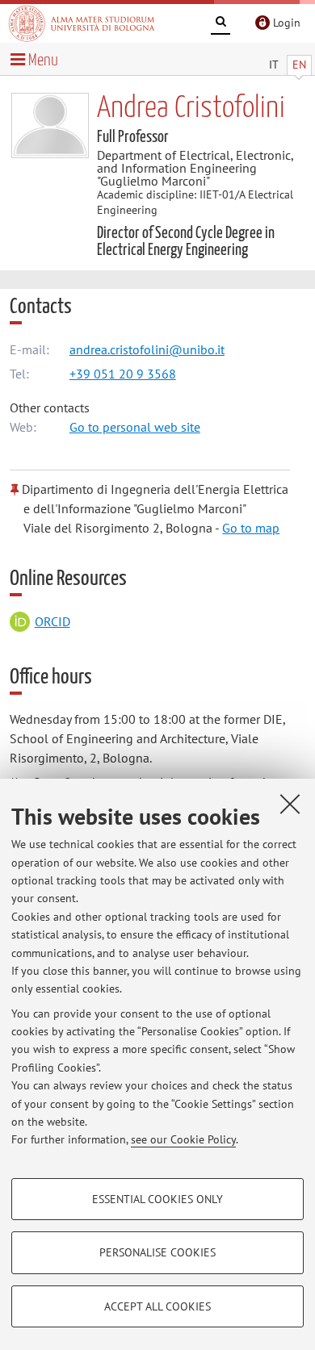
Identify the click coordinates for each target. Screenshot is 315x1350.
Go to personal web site (134, 427)
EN (299, 64)
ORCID (52, 621)
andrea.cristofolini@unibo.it (147, 349)
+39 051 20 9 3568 (122, 374)
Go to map (250, 528)
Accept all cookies (157, 1306)
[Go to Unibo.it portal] (81, 23)
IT (274, 64)
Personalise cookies (157, 1252)
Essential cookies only (157, 1199)
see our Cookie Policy (183, 1139)
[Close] (290, 804)
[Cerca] (220, 24)
